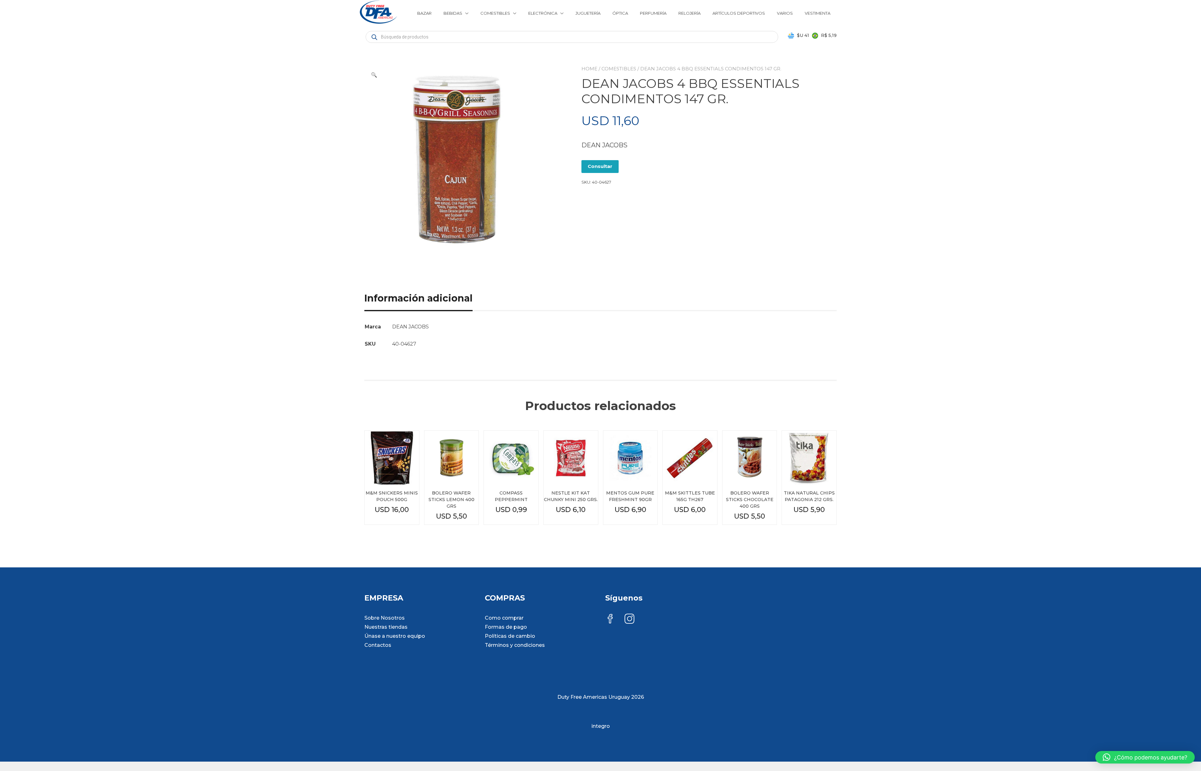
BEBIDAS (452, 13)
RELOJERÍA (689, 13)
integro (600, 726)
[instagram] (630, 619)
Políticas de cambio (510, 636)
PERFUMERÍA (653, 13)
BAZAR (424, 13)
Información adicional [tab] (418, 298)
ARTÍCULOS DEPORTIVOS (738, 13)
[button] (374, 75)
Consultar (600, 166)
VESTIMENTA (817, 13)
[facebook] (610, 619)
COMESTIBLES (495, 13)
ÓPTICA (620, 13)
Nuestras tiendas (386, 627)
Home (589, 69)
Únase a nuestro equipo (394, 636)
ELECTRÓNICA (542, 13)
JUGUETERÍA (587, 13)
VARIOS (785, 13)
